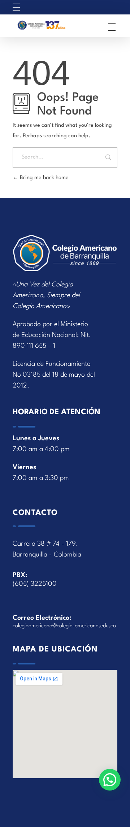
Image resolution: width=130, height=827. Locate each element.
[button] (110, 780)
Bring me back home (43, 178)
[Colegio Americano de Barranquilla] (52, 25)
